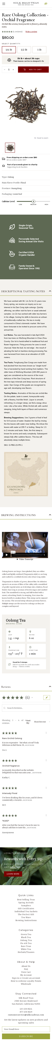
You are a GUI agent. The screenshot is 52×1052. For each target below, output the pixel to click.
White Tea (26, 949)
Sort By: (28, 721)
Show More (29, 745)
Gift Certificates (26, 908)
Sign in (15, 978)
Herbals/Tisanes (26, 952)
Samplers (26, 905)
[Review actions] (46, 733)
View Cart (26, 972)
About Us (26, 966)
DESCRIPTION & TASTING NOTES (23, 291)
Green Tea (26, 934)
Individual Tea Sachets (26, 911)
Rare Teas (26, 946)
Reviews (6, 686)
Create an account (31, 978)
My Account (26, 975)
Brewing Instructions (26, 920)
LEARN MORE (13, 874)
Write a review (31, 32)
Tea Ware (26, 917)
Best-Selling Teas (26, 900)
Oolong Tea (26, 940)
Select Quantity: (11, 44)
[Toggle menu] (3, 3)
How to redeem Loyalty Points (26, 981)
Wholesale (26, 984)
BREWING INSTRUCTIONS (18, 515)
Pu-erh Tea (26, 943)
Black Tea (26, 937)
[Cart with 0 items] (45, 3)
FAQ (26, 969)
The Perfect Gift (26, 914)
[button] (32, 697)
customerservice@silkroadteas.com (26, 1015)
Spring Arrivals (26, 903)
